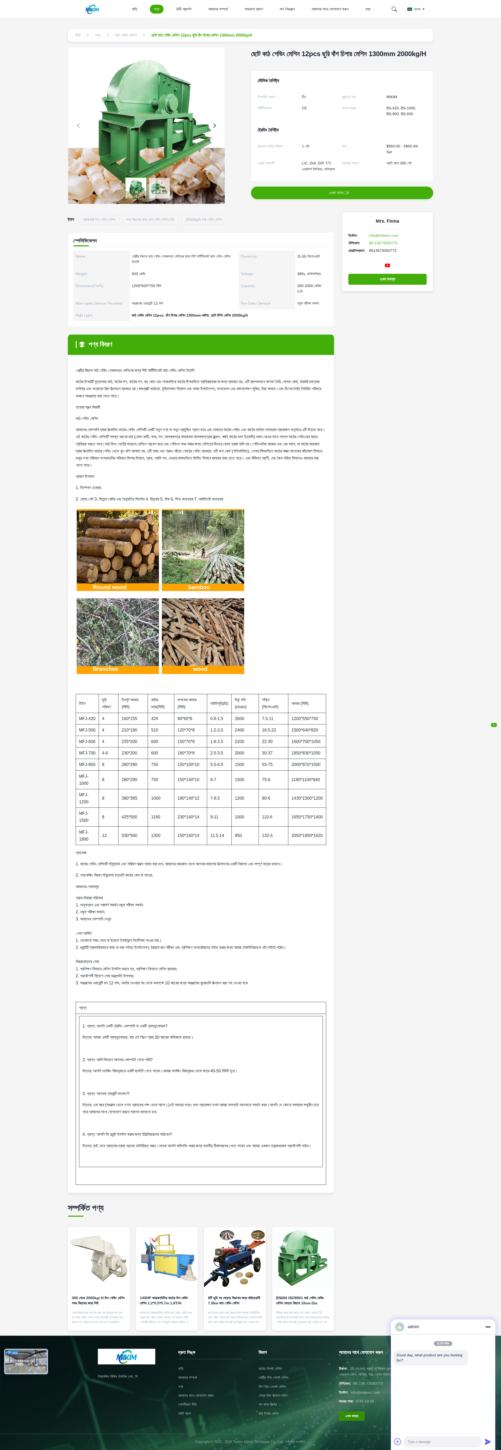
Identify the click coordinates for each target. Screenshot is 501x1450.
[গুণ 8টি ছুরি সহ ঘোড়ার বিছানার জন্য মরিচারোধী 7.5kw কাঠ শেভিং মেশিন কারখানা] (235, 1258)
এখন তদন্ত (387, 279)
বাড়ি (134, 9)
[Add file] (397, 1441)
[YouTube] (494, 725)
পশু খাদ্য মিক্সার (268, 1404)
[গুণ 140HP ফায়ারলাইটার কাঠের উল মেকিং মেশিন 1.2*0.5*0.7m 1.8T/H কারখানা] (167, 1258)
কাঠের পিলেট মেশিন (270, 1368)
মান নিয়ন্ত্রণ (287, 9)
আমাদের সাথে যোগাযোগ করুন (330, 9)
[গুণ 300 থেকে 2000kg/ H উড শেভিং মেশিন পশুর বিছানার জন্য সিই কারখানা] (99, 1258)
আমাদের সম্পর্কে (218, 9)
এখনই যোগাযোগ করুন (99, 1322)
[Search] (394, 9)
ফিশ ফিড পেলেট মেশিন (272, 1386)
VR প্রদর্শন (184, 9)
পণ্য (156, 9)
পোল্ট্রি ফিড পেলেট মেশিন (273, 1377)
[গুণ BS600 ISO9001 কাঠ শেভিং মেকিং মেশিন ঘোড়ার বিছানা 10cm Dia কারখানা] (303, 1258)
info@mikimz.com (383, 235)
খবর (367, 9)
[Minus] (488, 1327)
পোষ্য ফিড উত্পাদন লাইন (273, 1395)
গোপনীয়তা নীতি (187, 1404)
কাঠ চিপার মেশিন (268, 1413)
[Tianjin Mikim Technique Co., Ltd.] (93, 9)
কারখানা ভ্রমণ (254, 9)
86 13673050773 (383, 243)
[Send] (488, 1441)
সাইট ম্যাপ (184, 1413)
